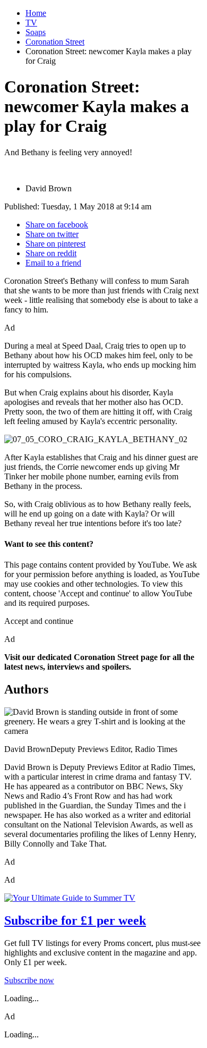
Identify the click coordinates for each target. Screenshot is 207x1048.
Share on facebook (56, 224)
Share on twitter (52, 234)
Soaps (35, 32)
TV (31, 22)
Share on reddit (50, 253)
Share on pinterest (55, 243)
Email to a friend (53, 262)
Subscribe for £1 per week (75, 920)
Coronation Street (54, 41)
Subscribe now (29, 980)
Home (35, 13)
